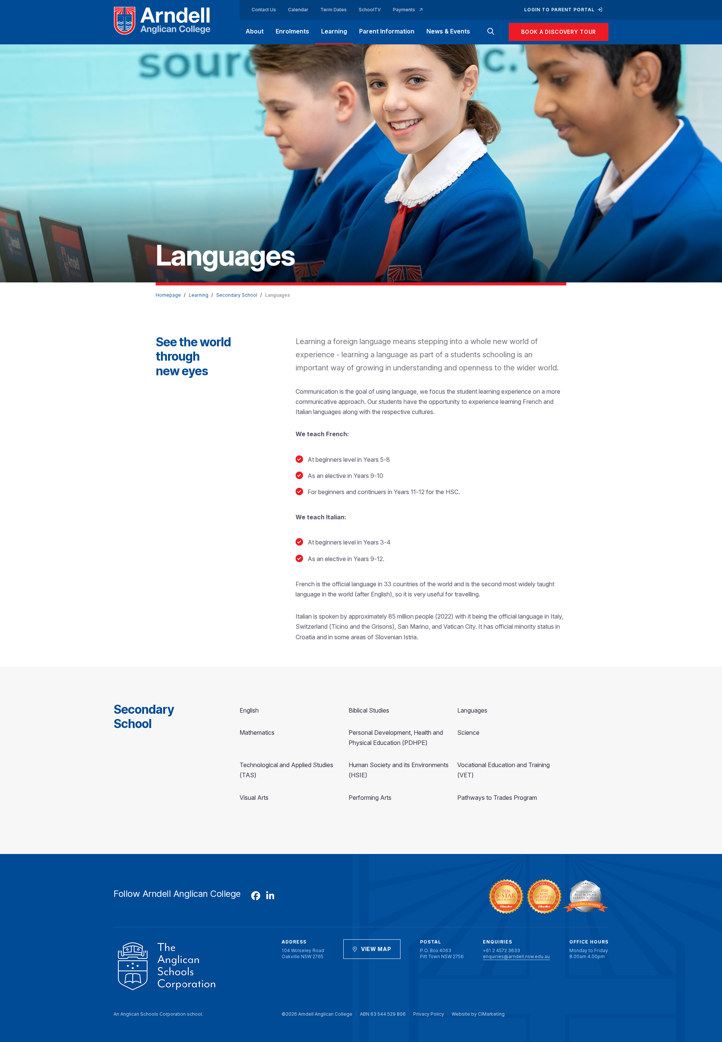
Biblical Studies (369, 710)
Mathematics (257, 732)
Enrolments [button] (292, 31)
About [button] (255, 31)
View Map (376, 949)
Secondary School (236, 295)
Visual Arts (254, 797)
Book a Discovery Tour (558, 32)
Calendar (298, 9)
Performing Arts (370, 797)
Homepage (168, 295)
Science (468, 732)
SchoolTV (370, 9)
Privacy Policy (428, 1014)
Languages (472, 710)
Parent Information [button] (386, 31)
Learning (198, 295)
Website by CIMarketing (478, 1014)
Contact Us (264, 9)
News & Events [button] (448, 31)
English (249, 710)
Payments (404, 9)
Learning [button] (334, 31)
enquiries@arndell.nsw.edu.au (516, 956)
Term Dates (333, 9)
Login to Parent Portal (560, 9)
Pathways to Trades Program (497, 797)
